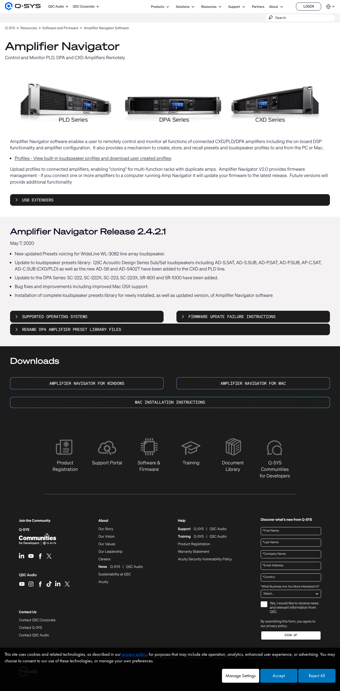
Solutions (183, 7)
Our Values (106, 544)
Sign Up (291, 635)
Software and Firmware (60, 28)
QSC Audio (28, 576)
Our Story (105, 529)
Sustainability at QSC (114, 574)
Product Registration (194, 544)
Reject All (317, 676)
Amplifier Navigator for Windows (86, 383)
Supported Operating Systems (54, 316)
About (273, 7)
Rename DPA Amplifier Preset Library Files (71, 329)
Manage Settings (240, 676)
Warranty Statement (193, 551)
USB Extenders (38, 200)
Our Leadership (110, 551)
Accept (279, 676)
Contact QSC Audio (34, 635)
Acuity (103, 581)
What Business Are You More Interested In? (290, 587)
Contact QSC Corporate (37, 620)
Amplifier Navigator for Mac (253, 383)
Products (157, 7)
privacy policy (277, 626)
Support (234, 7)
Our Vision (106, 536)
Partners (258, 7)
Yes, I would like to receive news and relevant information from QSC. (294, 607)
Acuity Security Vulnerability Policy (205, 559)
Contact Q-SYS (30, 627)
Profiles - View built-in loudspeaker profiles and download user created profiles (93, 158)
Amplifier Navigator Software (106, 28)
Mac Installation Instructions (170, 402)
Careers (104, 559)
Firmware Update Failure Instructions (232, 316)
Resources (209, 7)
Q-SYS (10, 28)
